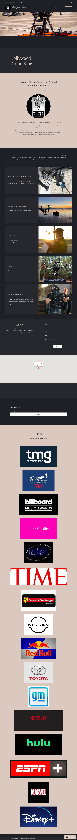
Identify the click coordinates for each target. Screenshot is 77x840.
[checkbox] (37, 38)
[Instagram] (71, 2)
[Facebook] (69, 2)
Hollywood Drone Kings (19, 7)
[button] (40, 38)
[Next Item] (75, 24)
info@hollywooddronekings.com (11, 2)
